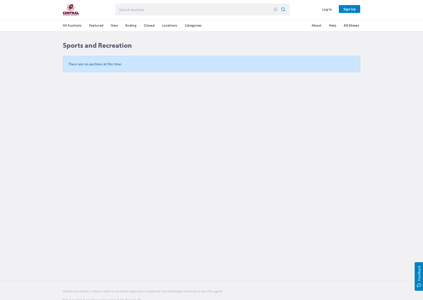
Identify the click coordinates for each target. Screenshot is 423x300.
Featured (96, 25)
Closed (149, 25)
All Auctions (72, 25)
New (114, 25)
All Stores (351, 25)
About (316, 25)
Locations (169, 25)
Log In (327, 9)
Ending (130, 25)
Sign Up (349, 9)
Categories (193, 25)
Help (332, 25)
